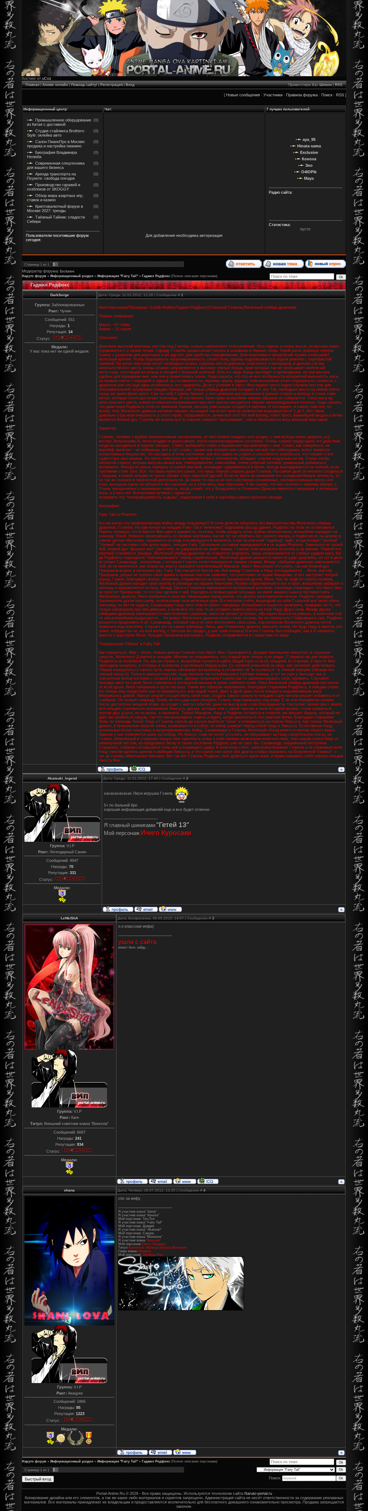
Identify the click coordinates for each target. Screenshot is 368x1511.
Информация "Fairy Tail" (117, 276)
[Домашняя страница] (170, 908)
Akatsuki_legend (62, 778)
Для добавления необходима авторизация (184, 235)
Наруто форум (34, 276)
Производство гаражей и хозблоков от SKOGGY (53, 187)
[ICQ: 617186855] (207, 1180)
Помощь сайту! (84, 85)
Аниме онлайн (55, 85)
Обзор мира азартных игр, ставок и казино (55, 197)
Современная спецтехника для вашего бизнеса (55, 165)
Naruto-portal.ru (258, 1493)
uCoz (46, 78)
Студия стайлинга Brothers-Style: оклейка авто (56, 133)
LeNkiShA (69, 918)
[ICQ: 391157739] (140, 768)
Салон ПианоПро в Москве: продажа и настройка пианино (56, 143)
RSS (338, 85)
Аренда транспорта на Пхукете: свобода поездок (51, 176)
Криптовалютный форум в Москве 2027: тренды (55, 208)
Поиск (326, 95)
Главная (32, 85)
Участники (272, 95)
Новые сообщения (243, 95)
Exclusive (67, 271)
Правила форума (302, 95)
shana (69, 1190)
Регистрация (111, 85)
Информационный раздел (71, 276)
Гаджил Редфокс (156, 276)
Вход (130, 85)
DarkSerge (59, 295)
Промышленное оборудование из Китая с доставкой (59, 122)
